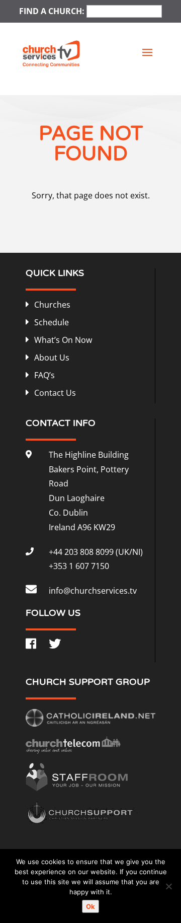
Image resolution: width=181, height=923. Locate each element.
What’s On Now (63, 339)
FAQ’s (44, 375)
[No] (168, 886)
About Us (51, 357)
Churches (52, 304)
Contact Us (55, 392)
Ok (90, 906)
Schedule (51, 322)
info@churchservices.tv (93, 590)
